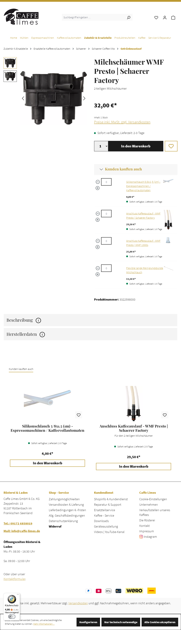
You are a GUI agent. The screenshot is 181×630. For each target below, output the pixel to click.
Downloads (101, 521)
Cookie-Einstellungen (153, 499)
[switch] (11, 617)
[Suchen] (128, 17)
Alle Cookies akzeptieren (159, 622)
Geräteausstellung (106, 526)
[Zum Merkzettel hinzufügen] (171, 146)
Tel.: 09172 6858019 (18, 523)
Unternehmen (148, 505)
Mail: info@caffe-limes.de (22, 531)
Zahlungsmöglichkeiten (64, 499)
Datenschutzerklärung (63, 521)
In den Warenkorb (135, 146)
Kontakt (144, 526)
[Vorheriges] (23, 98)
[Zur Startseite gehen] (21, 16)
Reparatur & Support (107, 505)
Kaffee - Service (104, 515)
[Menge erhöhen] (97, 188)
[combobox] (93, 17)
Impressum (146, 531)
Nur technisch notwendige (120, 622)
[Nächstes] (84, 98)
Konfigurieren (88, 622)
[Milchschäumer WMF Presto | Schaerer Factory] (53, 98)
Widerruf (55, 526)
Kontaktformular (14, 579)
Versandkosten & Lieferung (66, 505)
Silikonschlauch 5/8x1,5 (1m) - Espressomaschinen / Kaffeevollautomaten (143, 186)
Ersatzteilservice (104, 510)
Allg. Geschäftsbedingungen (67, 515)
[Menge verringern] (97, 182)
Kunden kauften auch (123, 168)
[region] (45, 98)
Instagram (150, 537)
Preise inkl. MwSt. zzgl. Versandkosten (122, 122)
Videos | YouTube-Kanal (109, 532)
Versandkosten (78, 603)
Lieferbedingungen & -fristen (67, 510)
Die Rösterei (147, 520)
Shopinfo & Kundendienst (111, 499)
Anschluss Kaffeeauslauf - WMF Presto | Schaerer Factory (134, 428)
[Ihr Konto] (164, 17)
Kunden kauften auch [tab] (21, 369)
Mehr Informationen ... (44, 623)
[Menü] (18, 595)
